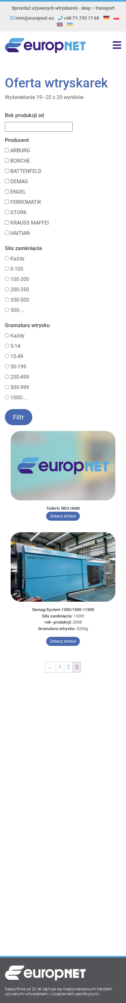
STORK (18, 212)
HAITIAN (20, 233)
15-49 (16, 356)
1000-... (18, 398)
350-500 (19, 300)
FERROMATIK (25, 202)
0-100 (16, 269)
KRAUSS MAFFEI (29, 223)
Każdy (17, 259)
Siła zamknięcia (23, 248)
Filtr (18, 417)
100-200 (19, 279)
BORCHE (20, 161)
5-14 (15, 346)
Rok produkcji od (24, 115)
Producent (17, 140)
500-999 (19, 387)
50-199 (18, 367)
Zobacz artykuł (65, 516)
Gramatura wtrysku (27, 325)
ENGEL (18, 192)
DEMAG (19, 181)
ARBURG (20, 150)
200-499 (19, 377)
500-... (17, 310)
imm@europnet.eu (35, 18)
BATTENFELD (26, 171)
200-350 (19, 289)
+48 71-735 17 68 (81, 18)
